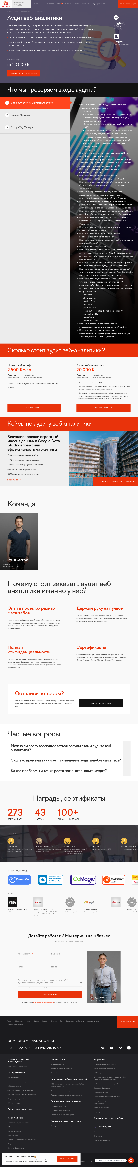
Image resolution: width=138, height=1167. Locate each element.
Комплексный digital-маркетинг (18, 1123)
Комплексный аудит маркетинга (66, 1121)
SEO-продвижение (16, 1073)
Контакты (86, 4)
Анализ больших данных (59, 1073)
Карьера (77, 4)
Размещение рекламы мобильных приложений (67, 1095)
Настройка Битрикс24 (102, 1108)
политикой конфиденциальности (43, 1002)
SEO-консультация (13, 1103)
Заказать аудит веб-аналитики (24, 73)
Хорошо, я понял (67, 1159)
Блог (61, 1021)
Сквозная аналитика (101, 1132)
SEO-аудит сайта (13, 1078)
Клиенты (67, 4)
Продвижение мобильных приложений (69, 1079)
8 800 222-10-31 (19, 1048)
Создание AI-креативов (102, 1088)
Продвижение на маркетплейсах (66, 1101)
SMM (9, 1127)
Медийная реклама (14, 1144)
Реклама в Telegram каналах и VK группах (21, 1140)
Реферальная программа (15, 1025)
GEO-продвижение (14, 1086)
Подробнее (12, 480)
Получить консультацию (101, 703)
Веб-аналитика (58, 1059)
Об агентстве (48, 4)
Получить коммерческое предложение (116, 481)
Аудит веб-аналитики (58, 1064)
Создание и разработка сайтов (105, 1064)
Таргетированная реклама (19, 1109)
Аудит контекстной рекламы (17, 1066)
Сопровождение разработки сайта (19, 1099)
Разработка (99, 1059)
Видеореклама (12, 1135)
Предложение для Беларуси (75, 1021)
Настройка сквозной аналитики (62, 1069)
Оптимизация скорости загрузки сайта (107, 1097)
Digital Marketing (15, 1118)
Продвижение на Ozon (58, 1106)
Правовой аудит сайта (101, 1092)
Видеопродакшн (99, 1112)
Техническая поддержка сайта (104, 1069)
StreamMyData (104, 1127)
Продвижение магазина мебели (108, 1118)
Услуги (9, 1021)
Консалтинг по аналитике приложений (64, 1091)
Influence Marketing (14, 1131)
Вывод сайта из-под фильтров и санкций (21, 1082)
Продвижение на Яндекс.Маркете (63, 1115)
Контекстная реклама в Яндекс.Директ (18, 1060)
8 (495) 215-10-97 (48, 1048)
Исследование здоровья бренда (62, 1126)
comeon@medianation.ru (30, 1041)
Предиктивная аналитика (102, 1140)
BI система (98, 1136)
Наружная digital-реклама (16, 1148)
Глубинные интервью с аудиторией (106, 1084)
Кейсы (59, 4)
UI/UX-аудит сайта (100, 1073)
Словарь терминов (93, 1021)
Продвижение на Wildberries (60, 1110)
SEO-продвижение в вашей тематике (20, 1090)
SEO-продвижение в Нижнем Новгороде (21, 1095)
